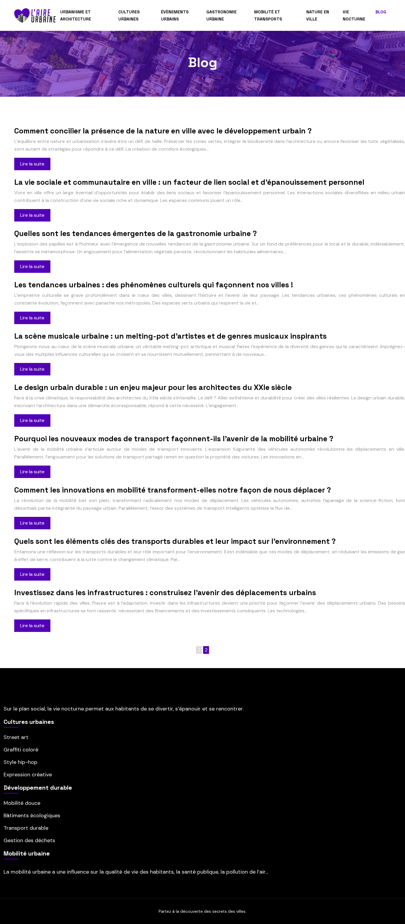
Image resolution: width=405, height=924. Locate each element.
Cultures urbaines (129, 15)
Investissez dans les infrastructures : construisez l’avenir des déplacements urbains (165, 592)
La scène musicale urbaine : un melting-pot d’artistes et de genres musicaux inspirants (170, 336)
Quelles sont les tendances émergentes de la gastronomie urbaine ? (135, 233)
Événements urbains (175, 15)
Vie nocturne (354, 15)
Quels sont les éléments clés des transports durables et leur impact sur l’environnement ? (175, 541)
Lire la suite (32, 164)
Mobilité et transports (268, 15)
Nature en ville (317, 15)
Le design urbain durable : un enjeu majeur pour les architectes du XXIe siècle (153, 387)
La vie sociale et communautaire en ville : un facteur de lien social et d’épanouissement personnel (189, 182)
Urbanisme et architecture (75, 15)
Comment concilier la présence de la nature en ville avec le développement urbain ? (163, 131)
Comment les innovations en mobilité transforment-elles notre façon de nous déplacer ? (172, 490)
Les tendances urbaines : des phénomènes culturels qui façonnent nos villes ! (153, 284)
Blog (380, 12)
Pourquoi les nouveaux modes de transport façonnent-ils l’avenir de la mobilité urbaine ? (173, 438)
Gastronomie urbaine (221, 15)
